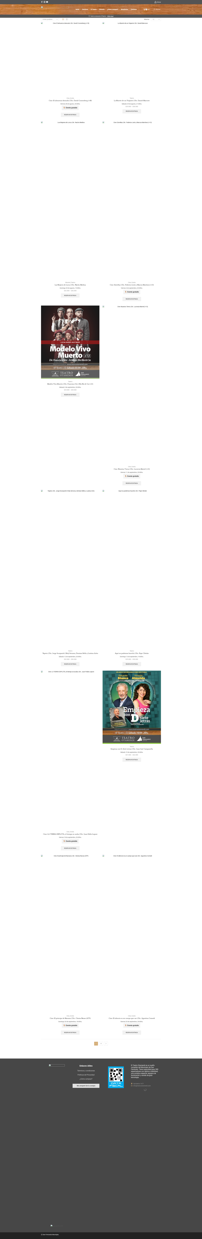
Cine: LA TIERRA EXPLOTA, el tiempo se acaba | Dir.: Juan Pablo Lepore (70, 834)
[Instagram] (44, 2)
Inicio (77, 9)
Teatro (132, 98)
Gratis (72, 98)
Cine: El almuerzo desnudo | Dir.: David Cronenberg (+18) (70, 101)
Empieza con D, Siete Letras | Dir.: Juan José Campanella (132, 749)
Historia (101, 9)
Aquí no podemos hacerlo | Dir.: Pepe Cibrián (132, 653)
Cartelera (85, 9)
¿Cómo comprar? (112, 9)
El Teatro (94, 9)
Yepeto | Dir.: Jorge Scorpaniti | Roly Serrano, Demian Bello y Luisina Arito (70, 653)
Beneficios (124, 9)
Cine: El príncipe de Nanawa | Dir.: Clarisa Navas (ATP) (70, 1018)
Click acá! (113, 16)
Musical (67, 282)
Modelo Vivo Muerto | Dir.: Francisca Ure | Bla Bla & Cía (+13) (70, 384)
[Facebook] (42, 2)
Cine (67, 98)
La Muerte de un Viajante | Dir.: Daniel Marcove (132, 101)
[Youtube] (47, 2)
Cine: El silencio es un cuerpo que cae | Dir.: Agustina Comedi (132, 1018)
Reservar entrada (70, 114)
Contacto (134, 9)
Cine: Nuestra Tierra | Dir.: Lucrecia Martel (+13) (132, 469)
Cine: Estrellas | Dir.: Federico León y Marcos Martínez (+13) (132, 285)
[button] (86, 1086)
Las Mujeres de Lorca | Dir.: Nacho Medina (70, 285)
